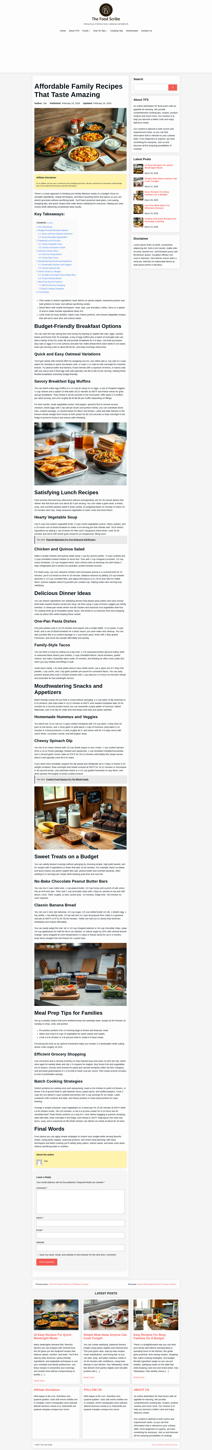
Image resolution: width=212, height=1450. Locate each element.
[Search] (172, 87)
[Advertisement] (106, 52)
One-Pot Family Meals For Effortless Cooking (68, 1284)
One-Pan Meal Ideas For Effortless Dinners (157, 206)
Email (39, 1230)
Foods (85, 31)
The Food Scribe (46, 1445)
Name (40, 1218)
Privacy (154, 1445)
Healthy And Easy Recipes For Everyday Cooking (160, 220)
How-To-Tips (99, 31)
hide (50, 223)
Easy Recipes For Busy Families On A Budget (157, 193)
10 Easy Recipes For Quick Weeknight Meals (159, 166)
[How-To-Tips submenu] (106, 30)
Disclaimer (174, 1445)
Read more (39, 1381)
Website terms (164, 1445)
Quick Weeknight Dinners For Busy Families (157, 1284)
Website (40, 1242)
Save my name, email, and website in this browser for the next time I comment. (77, 1255)
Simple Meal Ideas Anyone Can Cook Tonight (161, 179)
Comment (41, 1188)
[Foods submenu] (89, 30)
